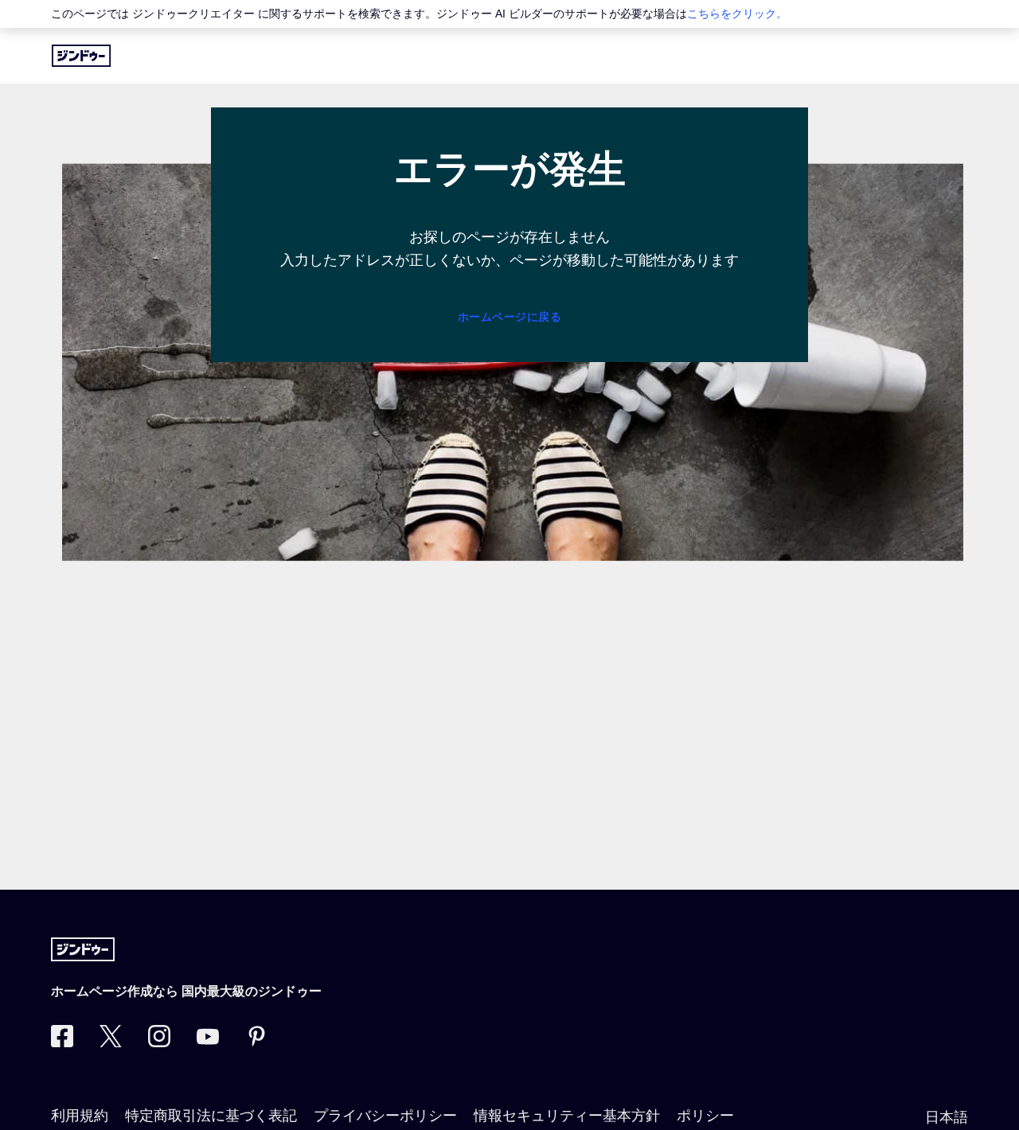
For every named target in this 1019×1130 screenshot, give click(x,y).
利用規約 (79, 1116)
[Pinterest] (256, 1042)
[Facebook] (62, 1042)
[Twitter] (111, 1042)
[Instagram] (159, 1042)
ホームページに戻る (510, 316)
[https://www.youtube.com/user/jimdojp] (208, 1042)
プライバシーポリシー (385, 1116)
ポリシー (705, 1116)
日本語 (946, 1117)
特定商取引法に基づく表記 (211, 1116)
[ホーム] (81, 56)
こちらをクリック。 (737, 13)
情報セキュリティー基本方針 (567, 1116)
